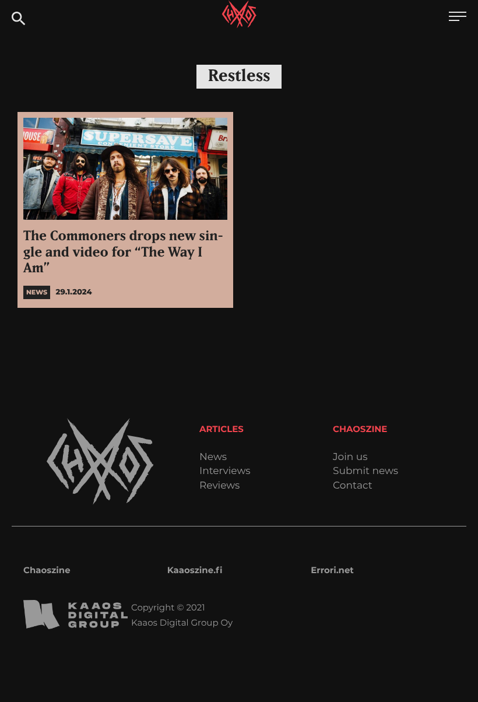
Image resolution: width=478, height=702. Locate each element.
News (213, 457)
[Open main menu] (457, 18)
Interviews (225, 471)
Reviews (219, 486)
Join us (350, 457)
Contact (352, 486)
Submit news (365, 471)
